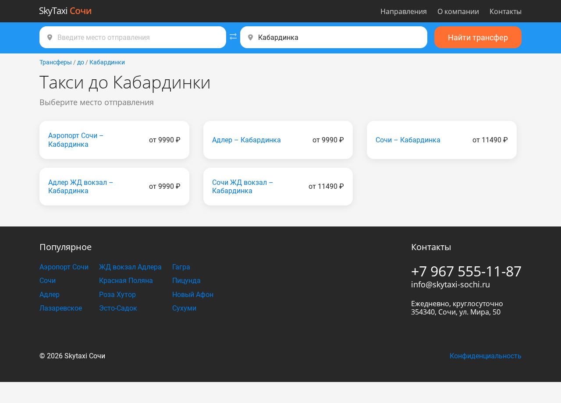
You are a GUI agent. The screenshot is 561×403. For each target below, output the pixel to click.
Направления (403, 11)
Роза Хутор (117, 294)
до (80, 62)
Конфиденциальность (486, 356)
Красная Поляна (126, 280)
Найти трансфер (478, 37)
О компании (458, 11)
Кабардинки (107, 62)
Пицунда (186, 280)
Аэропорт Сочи (64, 267)
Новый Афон (192, 294)
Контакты (506, 11)
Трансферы (55, 62)
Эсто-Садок (118, 308)
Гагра (181, 267)
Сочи (47, 280)
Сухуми (184, 308)
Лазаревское (60, 308)
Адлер (49, 294)
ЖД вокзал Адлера (130, 267)
